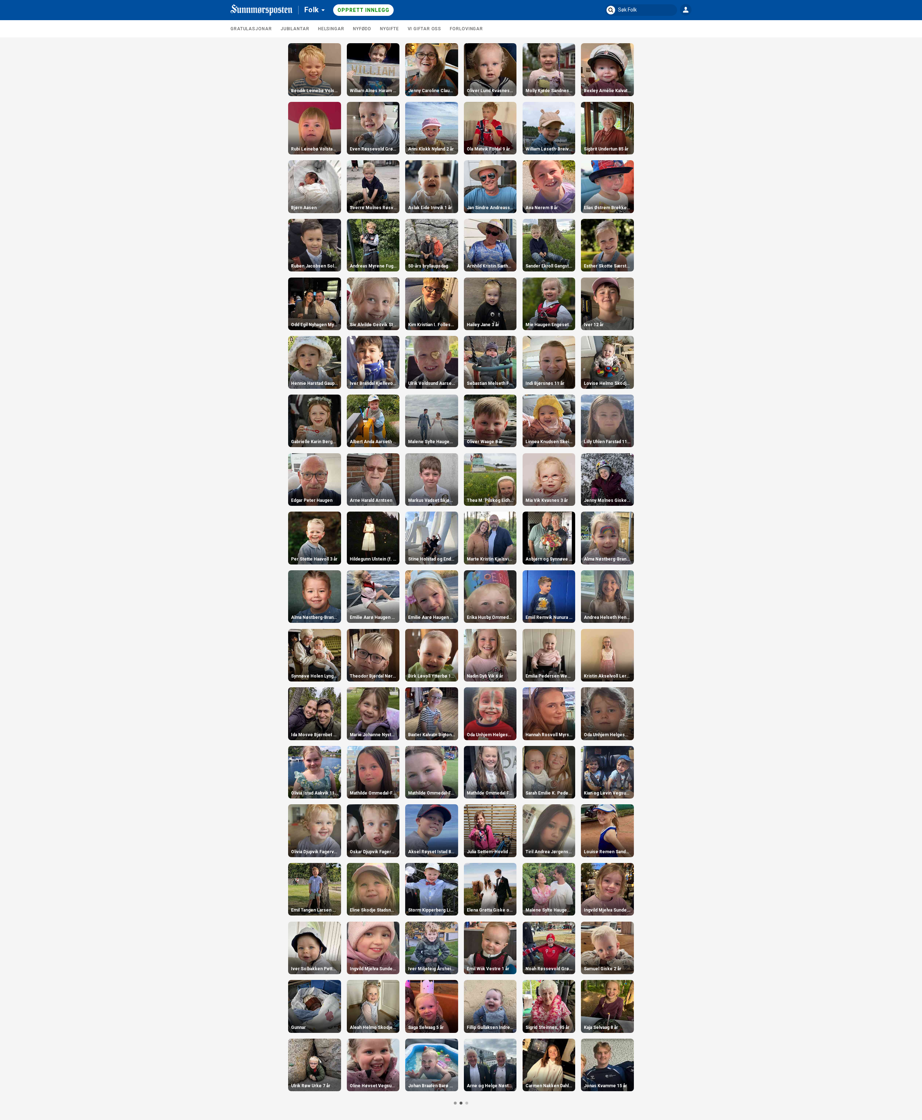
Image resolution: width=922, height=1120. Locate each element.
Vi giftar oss (425, 28)
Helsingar (331, 28)
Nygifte (389, 28)
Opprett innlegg (363, 10)
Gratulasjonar (251, 28)
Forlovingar (466, 28)
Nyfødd (362, 28)
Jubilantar (295, 28)
